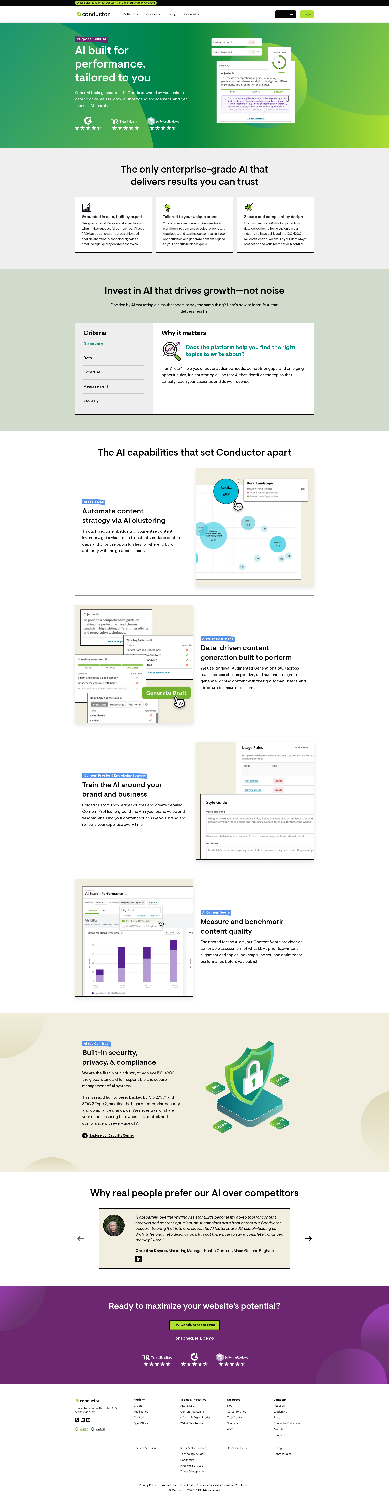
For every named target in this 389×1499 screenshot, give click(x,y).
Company (280, 1399)
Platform (139, 1399)
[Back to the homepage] (93, 14)
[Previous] (81, 1238)
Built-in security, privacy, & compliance (119, 1058)
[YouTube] (88, 1420)
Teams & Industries (193, 1399)
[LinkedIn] (138, 1259)
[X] (77, 1420)
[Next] (308, 1238)
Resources (233, 1399)
